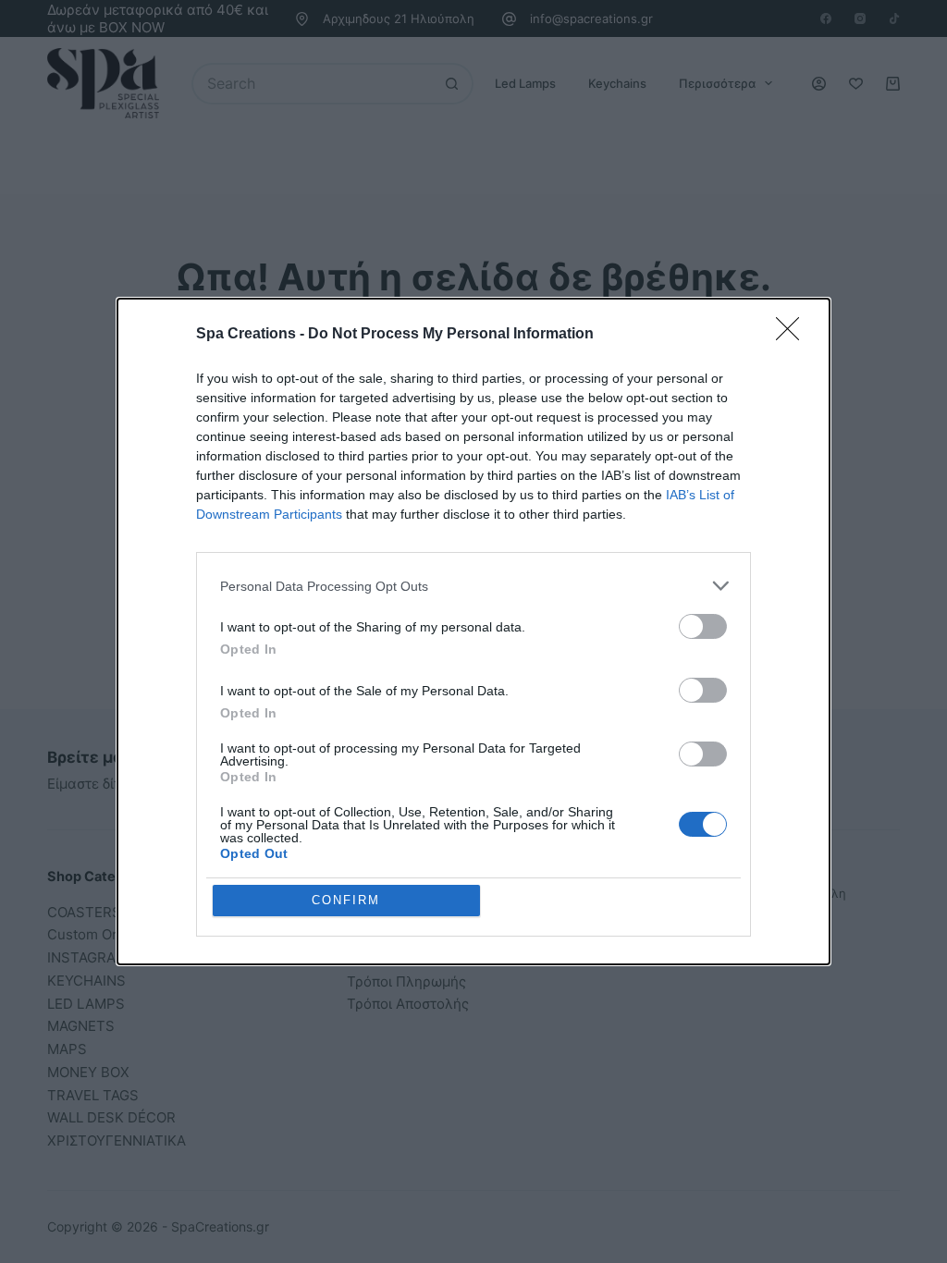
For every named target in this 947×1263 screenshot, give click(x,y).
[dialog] (473, 631)
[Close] (793, 334)
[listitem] (473, 585)
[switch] (703, 626)
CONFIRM (346, 900)
